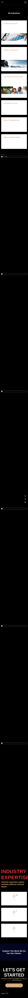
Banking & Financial (11, 23)
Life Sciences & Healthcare (13, 77)
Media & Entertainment (12, 137)
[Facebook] (25, 496)
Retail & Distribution (11, 120)
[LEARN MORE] (14, 34)
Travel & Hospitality (11, 50)
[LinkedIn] (25, 502)
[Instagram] (25, 499)
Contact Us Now (14, 985)
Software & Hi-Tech (10, 103)
